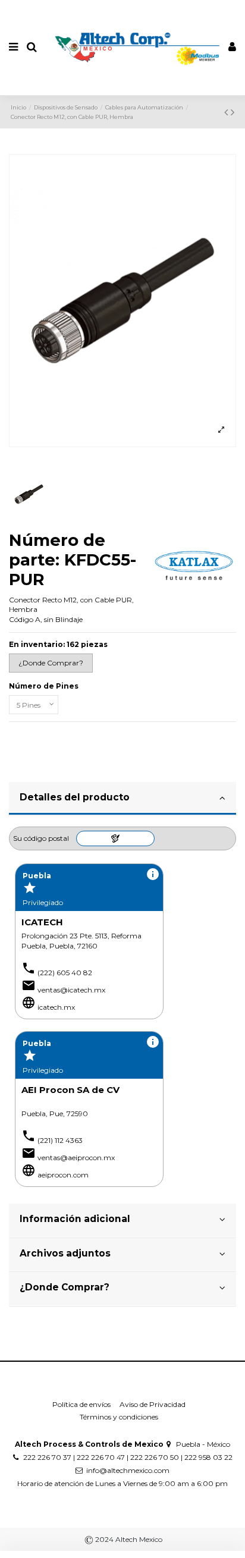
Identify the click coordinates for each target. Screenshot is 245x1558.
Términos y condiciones (119, 1416)
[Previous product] (227, 112)
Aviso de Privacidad (153, 1404)
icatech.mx (56, 1007)
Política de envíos (81, 1404)
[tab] (122, 799)
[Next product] (232, 112)
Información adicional (75, 1218)
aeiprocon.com (63, 1174)
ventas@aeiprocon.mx (76, 1157)
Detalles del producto (75, 797)
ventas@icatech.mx (71, 989)
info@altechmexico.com (127, 1470)
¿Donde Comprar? (64, 1287)
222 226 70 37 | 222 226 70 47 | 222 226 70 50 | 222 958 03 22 (128, 1457)
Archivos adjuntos (65, 1253)
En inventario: (37, 644)
